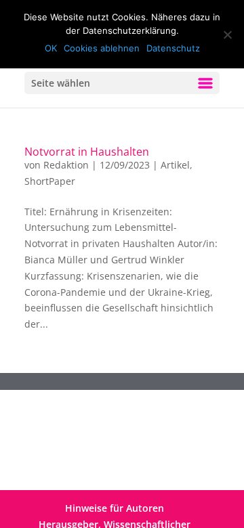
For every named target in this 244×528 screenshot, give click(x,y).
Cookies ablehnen (102, 48)
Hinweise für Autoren (114, 508)
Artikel (175, 164)
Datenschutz (173, 48)
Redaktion (66, 164)
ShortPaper (49, 181)
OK (51, 48)
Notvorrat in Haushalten (86, 151)
